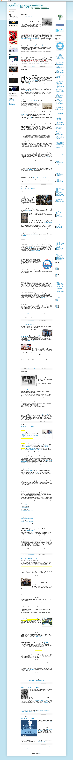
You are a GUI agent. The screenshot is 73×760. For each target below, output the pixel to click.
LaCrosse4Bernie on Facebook (35, 250)
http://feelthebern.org (36, 551)
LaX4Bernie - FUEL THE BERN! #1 (29, 558)
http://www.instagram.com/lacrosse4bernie (27, 518)
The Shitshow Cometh (12, 100)
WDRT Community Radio (59, 248)
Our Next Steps (24, 373)
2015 (57, 276)
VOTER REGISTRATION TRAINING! (30, 687)
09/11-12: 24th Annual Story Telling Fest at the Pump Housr (60, 110)
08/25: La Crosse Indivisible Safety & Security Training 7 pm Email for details (60, 82)
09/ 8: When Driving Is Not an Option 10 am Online (60, 105)
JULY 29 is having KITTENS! (27, 324)
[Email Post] (40, 66)
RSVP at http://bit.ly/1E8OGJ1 (37, 216)
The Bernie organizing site (38, 239)
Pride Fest (32, 106)
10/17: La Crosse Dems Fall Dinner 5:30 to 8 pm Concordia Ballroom (60, 138)
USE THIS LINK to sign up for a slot (41, 741)
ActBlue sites (33, 141)
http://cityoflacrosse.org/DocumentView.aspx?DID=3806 (29, 397)
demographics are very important (34, 707)
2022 (57, 268)
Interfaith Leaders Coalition (59, 194)
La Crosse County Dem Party (60, 204)
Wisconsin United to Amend (60, 257)
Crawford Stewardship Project (60, 178)
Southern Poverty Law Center (60, 226)
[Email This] (41, 66)
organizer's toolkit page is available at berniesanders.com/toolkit (33, 449)
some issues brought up (35, 58)
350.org (57, 151)
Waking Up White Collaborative (58, 247)
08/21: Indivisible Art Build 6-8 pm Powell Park (60, 71)
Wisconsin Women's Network (60, 258)
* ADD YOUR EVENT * (59, 54)
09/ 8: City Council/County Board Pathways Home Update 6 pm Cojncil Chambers (59, 98)
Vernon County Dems (59, 244)
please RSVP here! (31, 340)
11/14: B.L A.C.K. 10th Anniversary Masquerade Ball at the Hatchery (60, 147)
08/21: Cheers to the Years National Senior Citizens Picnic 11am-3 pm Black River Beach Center (60, 65)
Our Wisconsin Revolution (59, 218)
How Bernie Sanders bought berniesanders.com (36, 680)
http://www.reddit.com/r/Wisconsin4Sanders (27, 521)
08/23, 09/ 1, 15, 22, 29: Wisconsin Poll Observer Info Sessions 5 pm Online (60, 76)
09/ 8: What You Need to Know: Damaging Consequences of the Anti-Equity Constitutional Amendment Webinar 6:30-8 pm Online (60, 102)
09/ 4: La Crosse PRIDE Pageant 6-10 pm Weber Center (59, 94)
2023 (57, 267)
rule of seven (36, 472)
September (58, 281)
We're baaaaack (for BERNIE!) (28, 718)
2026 (57, 263)
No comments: (37, 66)
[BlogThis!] (42, 66)
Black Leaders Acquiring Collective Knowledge (59, 154)
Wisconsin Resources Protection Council (59, 256)
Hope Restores (58, 191)
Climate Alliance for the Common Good (59, 166)
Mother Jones (58, 215)
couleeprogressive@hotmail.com (30, 169)
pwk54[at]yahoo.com (28, 569)
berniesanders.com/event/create (31, 448)
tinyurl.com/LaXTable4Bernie (34, 100)
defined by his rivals (28, 468)
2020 (57, 270)
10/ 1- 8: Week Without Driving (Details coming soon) (60, 131)
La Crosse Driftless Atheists (59, 205)
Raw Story (57, 223)
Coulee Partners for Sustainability (58, 173)
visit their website (40, 63)
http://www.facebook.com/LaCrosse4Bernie (27, 510)
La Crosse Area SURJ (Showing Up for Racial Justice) (59, 200)
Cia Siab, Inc (58, 164)
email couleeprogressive (24, 40)
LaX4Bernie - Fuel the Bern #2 (28, 426)
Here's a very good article (24, 389)
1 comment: (36, 554)
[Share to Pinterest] (45, 66)
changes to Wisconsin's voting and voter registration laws (40, 700)
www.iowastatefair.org (38, 636)
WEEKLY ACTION (11, 99)
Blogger (40, 753)
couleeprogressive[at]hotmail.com (30, 669)
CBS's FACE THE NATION (29, 638)
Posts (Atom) (26, 748)
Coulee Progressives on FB (60, 174)
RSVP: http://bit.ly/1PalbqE (31, 204)
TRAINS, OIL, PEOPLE (26, 16)
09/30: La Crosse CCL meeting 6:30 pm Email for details (59, 129)
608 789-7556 (33, 695)
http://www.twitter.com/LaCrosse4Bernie (26, 515)
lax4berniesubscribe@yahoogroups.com (26, 504)
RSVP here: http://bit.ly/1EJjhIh (27, 90)
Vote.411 (57, 245)
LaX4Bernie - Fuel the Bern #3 (28, 188)
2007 (57, 305)
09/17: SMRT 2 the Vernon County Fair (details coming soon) (60, 119)
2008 (57, 304)
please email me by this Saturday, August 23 (41, 414)
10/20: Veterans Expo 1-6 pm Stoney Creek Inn (60, 140)
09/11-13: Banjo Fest (59, 111)
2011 (57, 300)
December (58, 277)
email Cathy (47, 156)
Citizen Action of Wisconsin (59, 165)
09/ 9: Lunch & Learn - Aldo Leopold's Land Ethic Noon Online (59, 108)
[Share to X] (43, 66)
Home (36, 746)
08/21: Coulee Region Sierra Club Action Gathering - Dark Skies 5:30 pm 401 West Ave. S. (60, 68)
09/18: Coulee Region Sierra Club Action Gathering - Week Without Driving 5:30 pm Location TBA (60, 122)
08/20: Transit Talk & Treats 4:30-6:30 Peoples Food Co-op (60, 63)
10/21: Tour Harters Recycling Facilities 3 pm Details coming (60, 142)
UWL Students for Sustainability (58, 242)
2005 (57, 307)
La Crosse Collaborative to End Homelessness (59, 203)
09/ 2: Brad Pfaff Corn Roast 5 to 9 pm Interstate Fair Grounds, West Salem (60, 89)
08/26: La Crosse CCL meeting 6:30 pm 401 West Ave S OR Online (59, 84)
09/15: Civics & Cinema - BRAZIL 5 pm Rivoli (59, 115)
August (58, 282)
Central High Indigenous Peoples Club (59, 163)
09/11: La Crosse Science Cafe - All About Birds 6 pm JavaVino (59, 113)
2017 (57, 274)
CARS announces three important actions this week (28, 32)
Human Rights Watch (59, 192)
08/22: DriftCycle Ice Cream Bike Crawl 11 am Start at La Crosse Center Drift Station (60, 73)
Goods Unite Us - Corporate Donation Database (60, 186)
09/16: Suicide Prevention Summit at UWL (59, 117)
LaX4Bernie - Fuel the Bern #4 (28, 71)
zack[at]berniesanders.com (32, 665)
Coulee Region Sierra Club (59, 177)
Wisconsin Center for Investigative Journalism (59, 249)
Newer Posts (22, 746)
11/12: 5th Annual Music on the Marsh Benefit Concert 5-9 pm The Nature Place (60, 144)
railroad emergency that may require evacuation (36, 45)
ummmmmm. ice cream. (35, 317)
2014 (57, 299)
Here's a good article (31, 470)
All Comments (12, 11)
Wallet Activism (11, 101)
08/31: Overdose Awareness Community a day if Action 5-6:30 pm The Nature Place (60, 86)
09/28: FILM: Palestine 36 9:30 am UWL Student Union (60, 127)
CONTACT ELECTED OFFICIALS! (12, 105)
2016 (57, 275)
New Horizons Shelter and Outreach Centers (59, 216)
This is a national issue (45, 702)
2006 (57, 306)
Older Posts (50, 746)
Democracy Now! (58, 180)
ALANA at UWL (58, 153)
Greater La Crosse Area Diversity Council (59, 188)
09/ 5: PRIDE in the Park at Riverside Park (59, 96)
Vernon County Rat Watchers (60, 243)
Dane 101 (57, 179)
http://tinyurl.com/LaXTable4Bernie (27, 620)
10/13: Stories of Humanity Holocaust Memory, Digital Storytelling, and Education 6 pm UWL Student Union (60, 135)
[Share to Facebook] (44, 66)
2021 (57, 269)
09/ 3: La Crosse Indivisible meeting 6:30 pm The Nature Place (60, 91)
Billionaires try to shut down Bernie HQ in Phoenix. (40, 177)
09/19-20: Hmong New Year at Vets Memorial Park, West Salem (60, 125)
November (58, 278)
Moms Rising (58, 214)
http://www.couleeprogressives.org (25, 507)
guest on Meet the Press (30, 247)
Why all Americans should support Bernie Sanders (36, 737)
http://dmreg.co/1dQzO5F (30, 530)
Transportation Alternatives (13, 106)
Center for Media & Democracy (58, 161)
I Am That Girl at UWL (59, 193)
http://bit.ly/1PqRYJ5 (23, 435)
